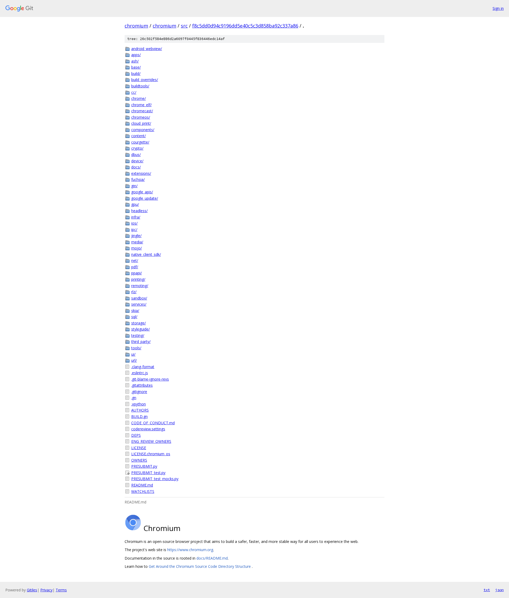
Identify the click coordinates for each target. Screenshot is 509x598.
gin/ (134, 185)
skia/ (135, 310)
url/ (134, 360)
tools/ (136, 347)
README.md (142, 485)
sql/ (134, 316)
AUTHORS (140, 410)
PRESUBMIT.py (144, 466)
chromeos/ (140, 117)
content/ (138, 135)
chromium (136, 26)
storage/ (138, 322)
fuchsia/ (138, 179)
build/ (136, 73)
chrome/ (138, 98)
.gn (133, 397)
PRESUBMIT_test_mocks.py (154, 478)
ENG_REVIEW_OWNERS (151, 441)
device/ (137, 160)
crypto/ (137, 148)
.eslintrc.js (139, 372)
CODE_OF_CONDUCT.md (153, 422)
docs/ (136, 166)
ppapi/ (136, 272)
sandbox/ (139, 298)
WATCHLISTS (142, 491)
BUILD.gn (139, 416)
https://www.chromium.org (190, 549)
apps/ (136, 54)
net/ (134, 260)
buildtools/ (140, 85)
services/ (138, 304)
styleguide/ (140, 329)
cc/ (133, 92)
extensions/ (141, 173)
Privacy (46, 589)
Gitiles (32, 589)
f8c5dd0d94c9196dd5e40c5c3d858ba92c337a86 (245, 26)
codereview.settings (148, 428)
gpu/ (135, 204)
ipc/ (134, 229)
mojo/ (136, 248)
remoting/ (139, 285)
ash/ (135, 61)
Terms (61, 589)
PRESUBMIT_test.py (148, 472)
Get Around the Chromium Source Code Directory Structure (200, 566)
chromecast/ (142, 110)
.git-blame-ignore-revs (150, 379)
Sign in (498, 8)
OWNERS (139, 460)
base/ (136, 67)
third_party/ (141, 341)
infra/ (135, 217)
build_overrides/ (144, 79)
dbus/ (136, 154)
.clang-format (142, 366)
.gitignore (139, 391)
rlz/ (134, 291)
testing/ (137, 335)
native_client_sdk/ (146, 254)
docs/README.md (212, 558)
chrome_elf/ (141, 104)
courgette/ (140, 142)
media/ (137, 241)
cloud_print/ (141, 123)
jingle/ (136, 235)
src (184, 26)
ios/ (134, 223)
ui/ (133, 354)
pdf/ (134, 266)
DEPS (136, 435)
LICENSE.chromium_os (150, 453)
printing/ (138, 279)
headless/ (139, 210)
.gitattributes (142, 385)
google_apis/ (142, 191)
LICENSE (138, 447)
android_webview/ (146, 48)
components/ (142, 129)
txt (487, 589)
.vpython (138, 404)
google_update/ (144, 198)
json (499, 589)
